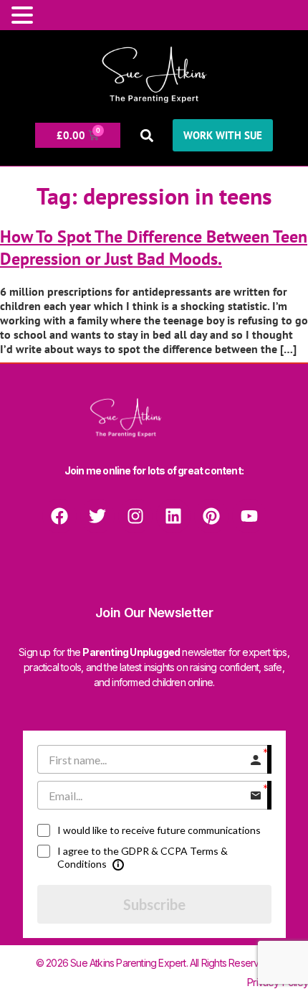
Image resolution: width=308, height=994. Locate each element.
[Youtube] (249, 516)
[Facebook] (59, 516)
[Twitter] (97, 516)
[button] (146, 135)
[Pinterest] (211, 516)
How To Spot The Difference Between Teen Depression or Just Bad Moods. (153, 247)
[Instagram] (135, 516)
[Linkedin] (173, 516)
